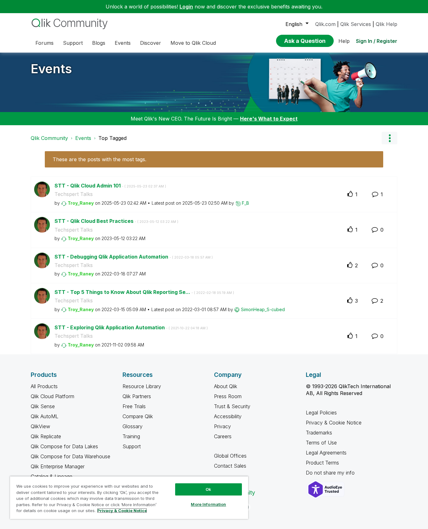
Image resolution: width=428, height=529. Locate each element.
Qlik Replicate (46, 436)
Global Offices (230, 456)
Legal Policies (321, 412)
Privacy (222, 426)
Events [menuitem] (123, 43)
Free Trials (134, 406)
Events (51, 68)
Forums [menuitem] (44, 43)
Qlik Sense (43, 406)
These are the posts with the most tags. (99, 159)
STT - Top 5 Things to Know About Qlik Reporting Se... (144, 292)
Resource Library (142, 386)
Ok (208, 489)
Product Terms (322, 463)
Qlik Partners (137, 396)
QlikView (40, 426)
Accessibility (228, 416)
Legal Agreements (326, 452)
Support (132, 446)
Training (131, 436)
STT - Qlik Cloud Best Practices (116, 221)
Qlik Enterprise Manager (58, 466)
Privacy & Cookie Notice (334, 422)
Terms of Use (321, 442)
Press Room (228, 396)
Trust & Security (232, 406)
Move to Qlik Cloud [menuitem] (193, 43)
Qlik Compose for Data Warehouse (70, 456)
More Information (208, 504)
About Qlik (225, 386)
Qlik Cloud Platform (52, 396)
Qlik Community (49, 138)
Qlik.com (325, 24)
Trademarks (319, 432)
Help (344, 41)
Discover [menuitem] (150, 43)
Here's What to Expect (269, 119)
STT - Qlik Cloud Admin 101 (110, 185)
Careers (223, 436)
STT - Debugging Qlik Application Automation (134, 257)
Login (186, 6)
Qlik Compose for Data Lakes (64, 446)
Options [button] (389, 138)
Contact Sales (230, 466)
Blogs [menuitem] (98, 43)
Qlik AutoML (44, 416)
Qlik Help (386, 24)
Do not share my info (331, 473)
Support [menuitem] (73, 43)
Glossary (133, 426)
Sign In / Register (376, 41)
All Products (44, 386)
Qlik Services (355, 24)
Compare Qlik (138, 416)
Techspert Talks (74, 194)
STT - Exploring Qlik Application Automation (131, 327)
